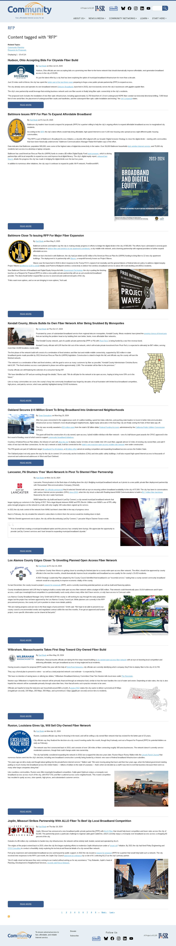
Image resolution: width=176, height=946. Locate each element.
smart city (114, 846)
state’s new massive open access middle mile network (103, 444)
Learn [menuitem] (143, 19)
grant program (93, 153)
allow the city (63, 442)
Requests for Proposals (17, 50)
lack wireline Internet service (139, 146)
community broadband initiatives (61, 437)
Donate (114, 8)
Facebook (129, 8)
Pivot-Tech (103, 341)
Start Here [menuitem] (157, 19)
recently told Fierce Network (58, 863)
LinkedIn (142, 8)
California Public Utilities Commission (150, 427)
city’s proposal (126, 99)
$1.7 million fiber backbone (152, 492)
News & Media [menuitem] (95, 19)
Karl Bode (42, 66)
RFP (42, 132)
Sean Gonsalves (45, 415)
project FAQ (75, 688)
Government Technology (73, 270)
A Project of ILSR (87, 8)
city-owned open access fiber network (112, 660)
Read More (26, 105)
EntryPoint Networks (75, 667)
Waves (73, 258)
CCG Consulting (14, 848)
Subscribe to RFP (9, 916)
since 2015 (73, 492)
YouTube (148, 8)
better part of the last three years (60, 82)
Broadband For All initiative (53, 449)
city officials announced (54, 490)
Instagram (136, 8)
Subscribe (74, 936)
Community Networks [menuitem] (121, 19)
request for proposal (104, 853)
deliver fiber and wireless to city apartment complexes (69, 248)
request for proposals (52, 585)
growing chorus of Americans (155, 333)
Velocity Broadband (65, 87)
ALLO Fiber (108, 831)
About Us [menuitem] (78, 19)
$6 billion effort (71, 449)
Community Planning (16, 47)
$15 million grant (68, 427)
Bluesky (123, 8)
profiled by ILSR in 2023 (29, 266)
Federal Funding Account (109, 427)
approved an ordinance (73, 856)
